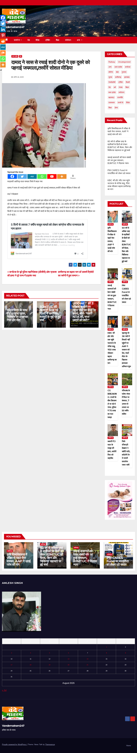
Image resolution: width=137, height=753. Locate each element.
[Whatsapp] (42, 176)
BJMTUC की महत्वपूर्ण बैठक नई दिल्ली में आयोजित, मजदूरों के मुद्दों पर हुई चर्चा (50, 313)
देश (29, 40)
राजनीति (120, 97)
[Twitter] (22, 176)
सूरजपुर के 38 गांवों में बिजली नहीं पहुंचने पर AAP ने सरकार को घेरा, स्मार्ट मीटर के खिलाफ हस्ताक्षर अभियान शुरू (126, 350)
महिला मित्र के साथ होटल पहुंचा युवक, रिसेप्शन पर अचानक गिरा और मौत (17, 315)
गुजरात (124, 72)
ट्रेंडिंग (47, 40)
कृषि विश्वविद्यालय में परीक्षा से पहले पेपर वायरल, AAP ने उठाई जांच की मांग (119, 131)
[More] (61, 176)
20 (68, 665)
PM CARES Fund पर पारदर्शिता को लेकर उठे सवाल (117, 561)
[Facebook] (12, 176)
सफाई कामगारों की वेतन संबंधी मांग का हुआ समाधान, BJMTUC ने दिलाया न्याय (119, 160)
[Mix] (3, 53)
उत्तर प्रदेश (15, 56)
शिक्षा (57, 40)
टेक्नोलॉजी (112, 82)
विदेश (37, 40)
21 (87, 665)
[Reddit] (3, 41)
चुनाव (110, 77)
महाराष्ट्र (111, 97)
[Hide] (1, 70)
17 (11, 665)
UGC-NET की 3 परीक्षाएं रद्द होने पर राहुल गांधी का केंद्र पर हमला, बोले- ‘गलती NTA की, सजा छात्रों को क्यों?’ (84, 311)
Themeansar (50, 744)
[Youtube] (52, 176)
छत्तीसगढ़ (118, 77)
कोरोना (111, 72)
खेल (117, 72)
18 (30, 665)
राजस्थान (112, 102)
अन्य (79, 40)
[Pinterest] (3, 35)
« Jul (4, 690)
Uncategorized (124, 62)
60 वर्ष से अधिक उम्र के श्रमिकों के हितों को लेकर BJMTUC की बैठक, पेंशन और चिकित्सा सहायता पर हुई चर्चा (126, 245)
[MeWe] (32, 176)
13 (68, 659)
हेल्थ (116, 108)
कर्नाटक (127, 67)
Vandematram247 (13, 27)
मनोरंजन (68, 40)
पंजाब (120, 87)
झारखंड (127, 77)
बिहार (127, 87)
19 (49, 665)
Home (128, 746)
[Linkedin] (3, 29)
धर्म (115, 87)
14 (87, 659)
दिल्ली (128, 82)
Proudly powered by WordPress (14, 744)
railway (112, 62)
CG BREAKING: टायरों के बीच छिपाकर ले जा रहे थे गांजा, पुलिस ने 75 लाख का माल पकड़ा (112, 404)
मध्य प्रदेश (112, 92)
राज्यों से (17, 40)
